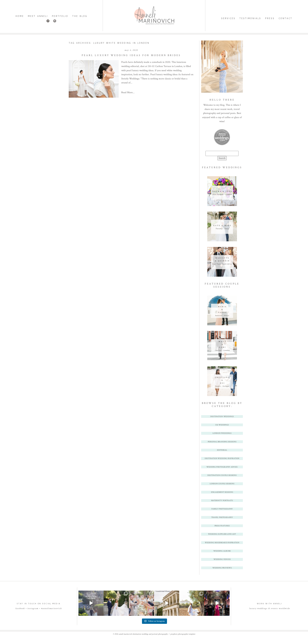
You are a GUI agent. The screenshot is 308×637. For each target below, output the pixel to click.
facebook (20, 608)
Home (19, 16)
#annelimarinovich (51, 608)
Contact (285, 18)
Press (269, 18)
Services (228, 18)
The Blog (79, 16)
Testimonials (250, 18)
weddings (262, 608)
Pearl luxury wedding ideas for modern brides (131, 55)
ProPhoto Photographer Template (182, 634)
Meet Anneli (38, 16)
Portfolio (60, 16)
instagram (32, 608)
